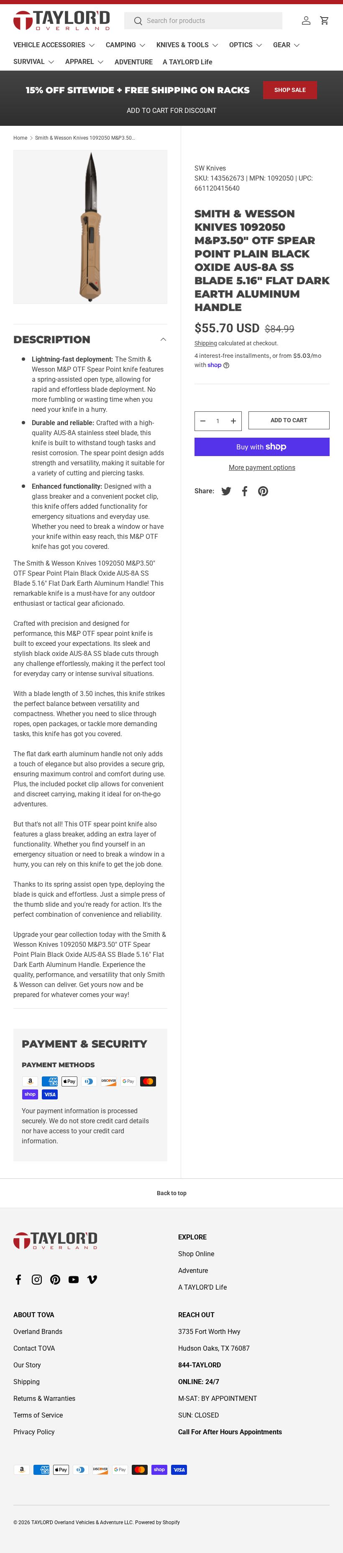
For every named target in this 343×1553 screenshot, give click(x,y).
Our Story (27, 1365)
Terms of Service (38, 1415)
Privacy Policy (34, 1432)
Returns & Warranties (44, 1399)
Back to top (172, 1193)
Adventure (193, 1271)
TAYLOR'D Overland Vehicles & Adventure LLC (82, 1522)
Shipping (206, 343)
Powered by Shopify (157, 1522)
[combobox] (203, 20)
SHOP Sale (290, 90)
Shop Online (196, 1254)
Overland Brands (37, 1332)
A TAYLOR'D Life (187, 62)
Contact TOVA (34, 1348)
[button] (324, 20)
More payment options (262, 468)
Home (20, 137)
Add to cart (289, 420)
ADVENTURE (134, 62)
